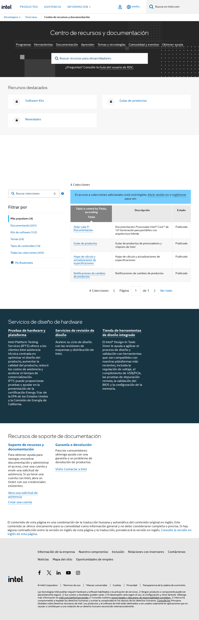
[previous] (114, 291)
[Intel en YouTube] (68, 573)
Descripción (142, 210)
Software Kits (34, 101)
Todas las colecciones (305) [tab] (27, 252)
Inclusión (118, 552)
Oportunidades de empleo (94, 559)
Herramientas (43, 45)
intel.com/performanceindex (74, 597)
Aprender (87, 45)
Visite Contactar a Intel (71, 469)
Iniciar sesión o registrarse (99, 162)
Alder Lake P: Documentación (83, 228)
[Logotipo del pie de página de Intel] (16, 579)
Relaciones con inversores (146, 552)
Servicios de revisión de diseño (74, 332)
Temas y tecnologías (112, 45)
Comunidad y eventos (144, 45)
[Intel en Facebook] (39, 573)
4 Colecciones (80, 185)
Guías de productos (133, 101)
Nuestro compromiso (93, 552)
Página (124, 291)
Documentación (67, 45)
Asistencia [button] (52, 7)
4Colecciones (99, 291)
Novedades (33, 119)
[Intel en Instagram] (78, 573)
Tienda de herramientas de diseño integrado (121, 332)
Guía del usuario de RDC (116, 67)
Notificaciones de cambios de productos (89, 274)
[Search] (13, 194)
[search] (57, 58)
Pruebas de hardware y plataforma (26, 332)
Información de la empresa (56, 552)
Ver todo (166, 291)
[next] (155, 291)
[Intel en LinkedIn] (58, 573)
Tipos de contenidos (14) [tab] (25, 246)
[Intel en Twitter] (49, 573)
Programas (23, 45)
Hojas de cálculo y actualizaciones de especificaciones (85, 260)
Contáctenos (176, 552)
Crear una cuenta (20, 502)
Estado (181, 210)
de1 (146, 291)
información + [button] (79, 7)
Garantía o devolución (73, 444)
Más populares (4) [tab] (21, 218)
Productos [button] (29, 7)
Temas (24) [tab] (17, 239)
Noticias (43, 559)
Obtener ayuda (172, 45)
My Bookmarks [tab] (24, 262)
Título (91, 217)
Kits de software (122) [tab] (23, 232)
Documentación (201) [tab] (23, 225)
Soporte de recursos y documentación (26, 446)
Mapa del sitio (62, 559)
